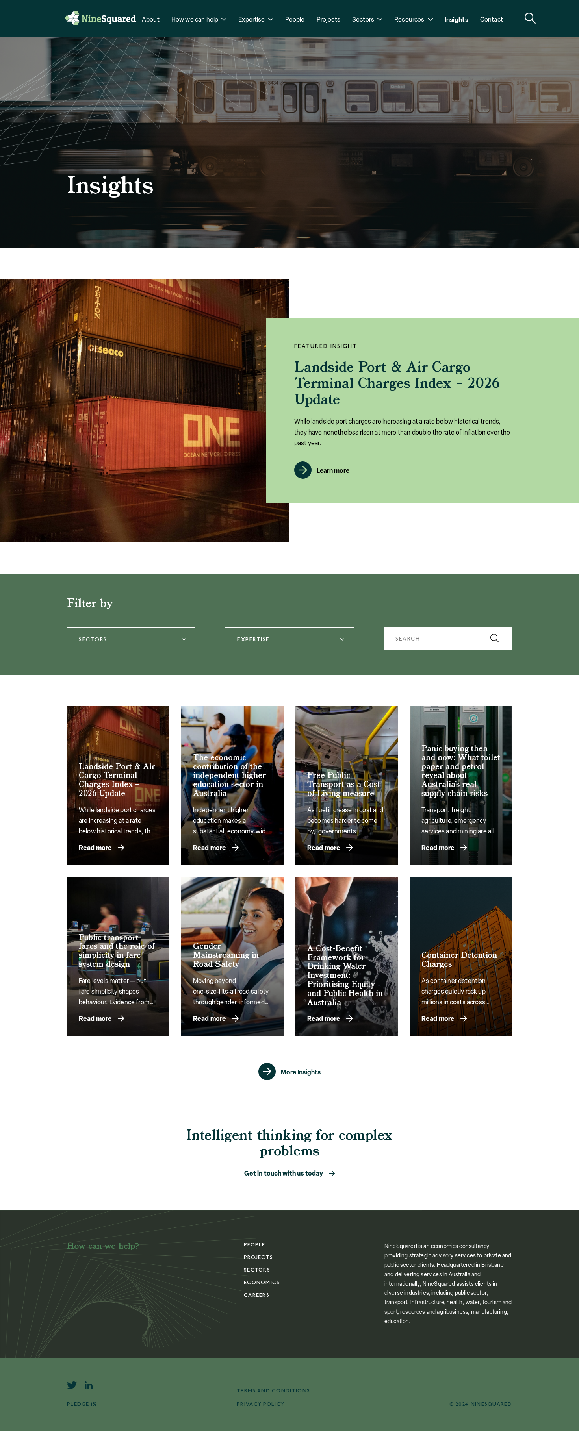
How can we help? (103, 1246)
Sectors (363, 19)
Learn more (333, 470)
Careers (256, 1295)
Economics (262, 1282)
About (151, 19)
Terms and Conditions (273, 1391)
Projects (328, 19)
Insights (456, 19)
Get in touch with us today (283, 1173)
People (295, 19)
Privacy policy (260, 1404)
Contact (491, 19)
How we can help (194, 19)
